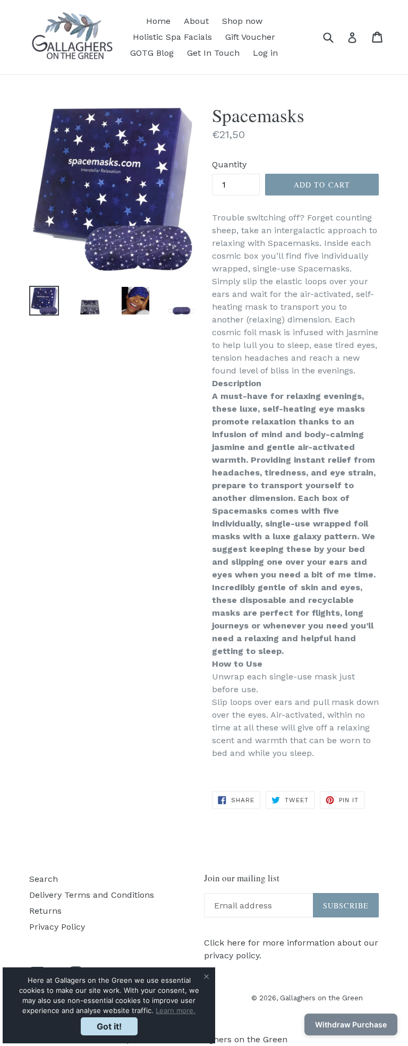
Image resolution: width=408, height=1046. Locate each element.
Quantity (229, 164)
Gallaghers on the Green (321, 998)
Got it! (109, 1026)
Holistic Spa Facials (172, 37)
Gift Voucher (250, 37)
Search (43, 879)
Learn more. (176, 1010)
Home (158, 21)
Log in (265, 53)
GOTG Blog (152, 53)
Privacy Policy (57, 927)
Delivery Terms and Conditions (91, 895)
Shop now (242, 21)
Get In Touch (213, 53)
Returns (45, 911)
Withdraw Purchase (351, 1024)
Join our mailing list (241, 878)
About (196, 21)
